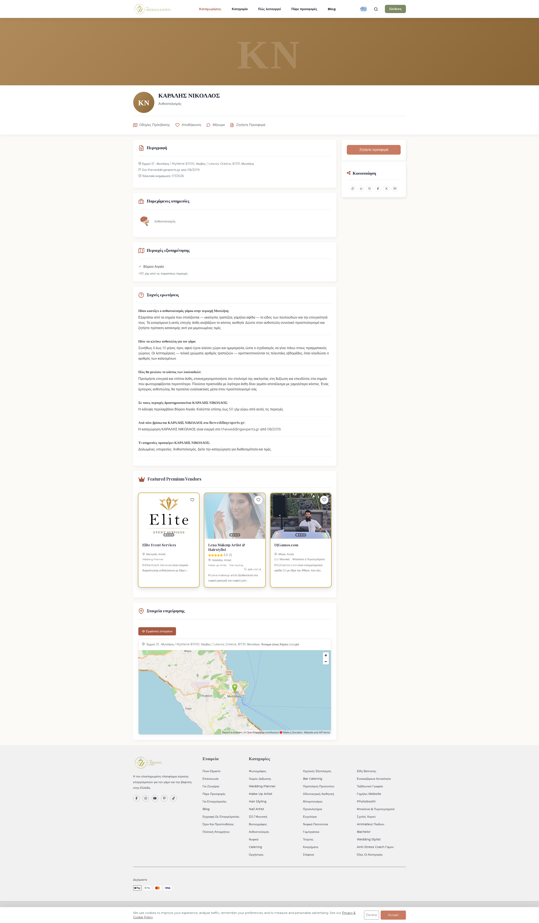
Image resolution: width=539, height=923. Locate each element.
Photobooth (366, 801)
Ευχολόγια (310, 817)
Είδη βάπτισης (366, 771)
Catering (255, 847)
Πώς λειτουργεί (269, 9)
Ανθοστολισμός (259, 832)
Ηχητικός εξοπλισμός (317, 771)
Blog (332, 9)
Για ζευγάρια (211, 786)
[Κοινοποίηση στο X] (386, 188)
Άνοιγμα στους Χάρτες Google (280, 644)
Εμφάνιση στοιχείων (159, 631)
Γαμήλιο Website (369, 794)
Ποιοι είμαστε (211, 771)
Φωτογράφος (257, 771)
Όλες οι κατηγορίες (370, 854)
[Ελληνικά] (363, 9)
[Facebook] (136, 798)
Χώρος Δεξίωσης (260, 779)
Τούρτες (308, 839)
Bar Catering (312, 779)
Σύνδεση (395, 9)
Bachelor (364, 832)
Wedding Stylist (369, 839)
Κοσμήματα (310, 847)
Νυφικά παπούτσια (315, 824)
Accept (393, 915)
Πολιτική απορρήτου (216, 832)
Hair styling (236, 565)
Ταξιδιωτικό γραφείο (370, 786)
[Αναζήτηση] (376, 9)
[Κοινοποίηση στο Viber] (369, 188)
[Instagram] (145, 798)
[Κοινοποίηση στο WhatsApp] (361, 188)
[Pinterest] (164, 798)
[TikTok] (173, 798)
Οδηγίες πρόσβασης (154, 125)
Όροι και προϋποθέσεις (218, 824)
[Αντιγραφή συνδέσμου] (352, 188)
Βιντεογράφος (258, 824)
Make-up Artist (217, 565)
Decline (371, 915)
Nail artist (256, 809)
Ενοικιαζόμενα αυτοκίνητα (374, 779)
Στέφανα (308, 854)
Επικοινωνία (211, 779)
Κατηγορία (240, 9)
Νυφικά (253, 839)
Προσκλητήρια (312, 809)
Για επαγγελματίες (215, 801)
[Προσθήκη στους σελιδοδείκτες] (192, 500)
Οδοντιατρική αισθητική (318, 794)
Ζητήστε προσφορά (250, 125)
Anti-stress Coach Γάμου (375, 847)
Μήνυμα (219, 125)
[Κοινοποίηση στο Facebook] (378, 188)
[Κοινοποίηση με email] (394, 188)
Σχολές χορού (366, 817)
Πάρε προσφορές (304, 9)
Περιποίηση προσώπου (318, 786)
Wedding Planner (152, 559)
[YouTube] (155, 798)
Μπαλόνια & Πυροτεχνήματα (308, 559)
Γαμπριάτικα (311, 832)
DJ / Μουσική (282, 559)
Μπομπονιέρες (313, 801)
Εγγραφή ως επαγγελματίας (221, 817)
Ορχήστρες (256, 854)
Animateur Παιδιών (370, 824)
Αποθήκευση (191, 125)
